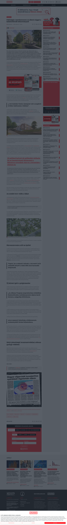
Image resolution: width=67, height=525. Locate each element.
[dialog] (33, 518)
